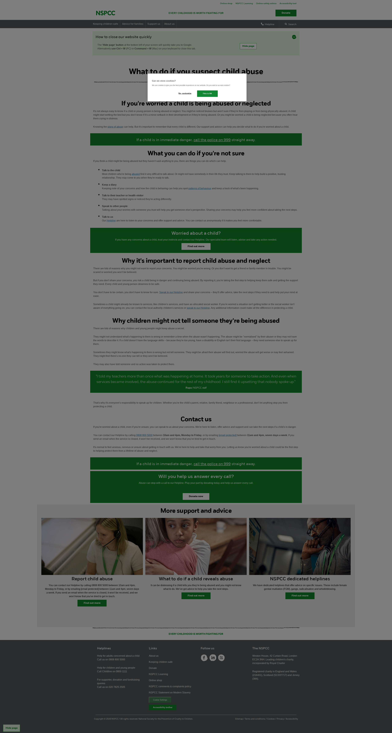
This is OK (207, 93)
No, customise (185, 93)
